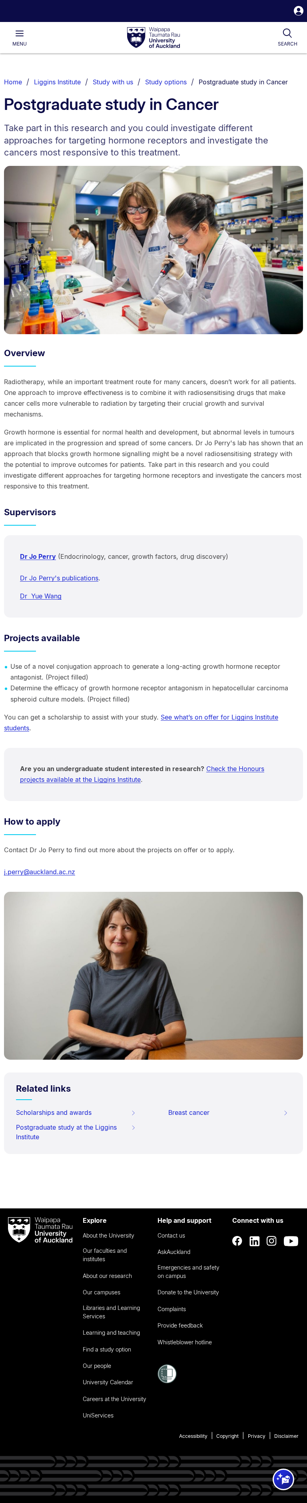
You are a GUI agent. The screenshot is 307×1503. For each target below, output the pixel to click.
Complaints (171, 1309)
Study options (166, 82)
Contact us (171, 1235)
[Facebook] (237, 1241)
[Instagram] (272, 1241)
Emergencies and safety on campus (188, 1271)
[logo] (153, 38)
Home (13, 82)
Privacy (256, 1436)
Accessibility (193, 1436)
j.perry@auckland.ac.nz (39, 872)
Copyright (227, 1436)
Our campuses (101, 1292)
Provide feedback (180, 1325)
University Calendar (108, 1382)
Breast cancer (188, 1112)
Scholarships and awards (54, 1112)
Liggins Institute (57, 82)
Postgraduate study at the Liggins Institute (66, 1132)
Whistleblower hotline (184, 1342)
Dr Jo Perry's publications (59, 578)
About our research (107, 1275)
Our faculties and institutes (105, 1254)
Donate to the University (188, 1292)
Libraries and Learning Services (111, 1312)
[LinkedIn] (254, 1241)
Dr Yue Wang (41, 596)
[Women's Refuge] (167, 1381)
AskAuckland (173, 1251)
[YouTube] (291, 1241)
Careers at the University (114, 1398)
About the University (108, 1235)
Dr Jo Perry (38, 556)
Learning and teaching (111, 1332)
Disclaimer (286, 1436)
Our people (97, 1365)
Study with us (113, 82)
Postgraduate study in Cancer (243, 82)
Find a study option (107, 1349)
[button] (298, 12)
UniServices (98, 1415)
